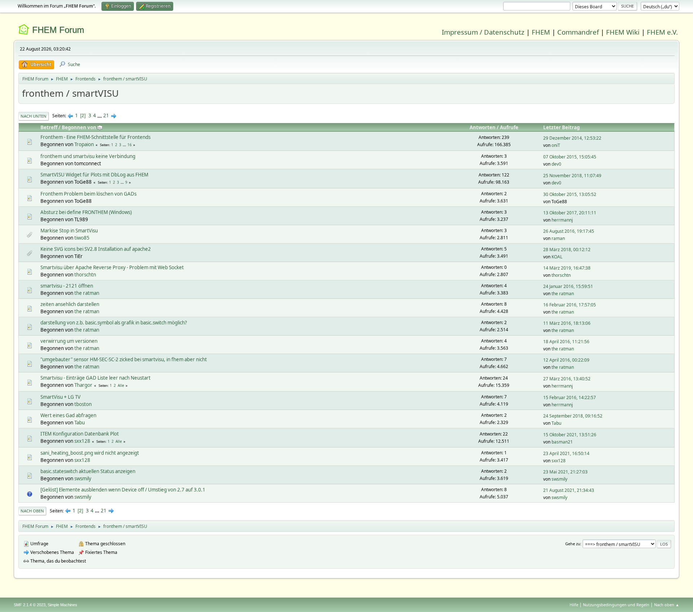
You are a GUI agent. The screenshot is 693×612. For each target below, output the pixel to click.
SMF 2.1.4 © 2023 (29, 605)
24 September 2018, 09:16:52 (572, 416)
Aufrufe (509, 127)
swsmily (82, 478)
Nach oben (32, 510)
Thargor (83, 385)
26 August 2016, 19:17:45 (568, 231)
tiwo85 (82, 238)
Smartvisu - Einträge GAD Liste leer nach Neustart (95, 378)
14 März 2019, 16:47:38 (566, 268)
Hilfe (574, 604)
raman (558, 238)
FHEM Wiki (623, 31)
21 (106, 115)
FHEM (541, 31)
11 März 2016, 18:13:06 (566, 323)
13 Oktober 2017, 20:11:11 (569, 213)
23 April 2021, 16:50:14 (566, 453)
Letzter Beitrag (561, 127)
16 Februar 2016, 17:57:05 (569, 305)
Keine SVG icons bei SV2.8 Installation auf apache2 (95, 249)
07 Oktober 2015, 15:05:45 (569, 157)
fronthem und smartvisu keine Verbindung (87, 156)
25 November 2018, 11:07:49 (572, 175)
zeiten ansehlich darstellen (69, 304)
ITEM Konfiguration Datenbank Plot (79, 433)
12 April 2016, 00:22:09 (566, 360)
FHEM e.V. (662, 31)
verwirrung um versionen (68, 341)
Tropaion (84, 144)
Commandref (578, 31)
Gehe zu (572, 543)
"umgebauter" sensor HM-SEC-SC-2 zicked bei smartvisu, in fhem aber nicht (123, 359)
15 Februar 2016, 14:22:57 (569, 397)
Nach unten (34, 116)
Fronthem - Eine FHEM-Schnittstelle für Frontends (95, 137)
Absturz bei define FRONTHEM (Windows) (86, 212)
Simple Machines (62, 605)
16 (129, 144)
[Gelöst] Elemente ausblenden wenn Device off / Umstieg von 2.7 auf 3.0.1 (122, 489)
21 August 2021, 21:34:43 (568, 490)
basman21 (562, 442)
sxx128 (82, 441)
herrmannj (562, 220)
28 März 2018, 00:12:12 (566, 249)
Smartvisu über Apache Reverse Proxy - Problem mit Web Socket (112, 267)
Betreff (48, 127)
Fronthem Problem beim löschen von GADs (88, 194)
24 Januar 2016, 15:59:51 (568, 286)
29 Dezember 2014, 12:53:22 (572, 138)
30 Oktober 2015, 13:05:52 (569, 194)
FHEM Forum (58, 30)
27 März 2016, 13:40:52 (566, 379)
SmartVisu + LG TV (60, 397)
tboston (83, 404)
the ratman (86, 293)
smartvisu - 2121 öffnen (66, 286)
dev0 (556, 164)
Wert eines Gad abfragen (68, 415)
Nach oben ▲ (666, 604)
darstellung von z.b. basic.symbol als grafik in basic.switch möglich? (113, 322)
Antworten (483, 127)
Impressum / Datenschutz (483, 31)
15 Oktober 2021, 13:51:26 (569, 435)
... (100, 115)
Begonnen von (79, 127)
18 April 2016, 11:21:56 (566, 341)
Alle (121, 385)
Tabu (79, 422)
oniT (556, 145)
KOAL (557, 257)
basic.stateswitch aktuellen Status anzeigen (87, 471)
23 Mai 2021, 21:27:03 (565, 472)
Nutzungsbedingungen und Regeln (616, 604)
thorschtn (85, 274)
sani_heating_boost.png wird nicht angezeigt (89, 453)
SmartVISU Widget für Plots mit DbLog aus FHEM (94, 174)
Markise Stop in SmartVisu (69, 230)
